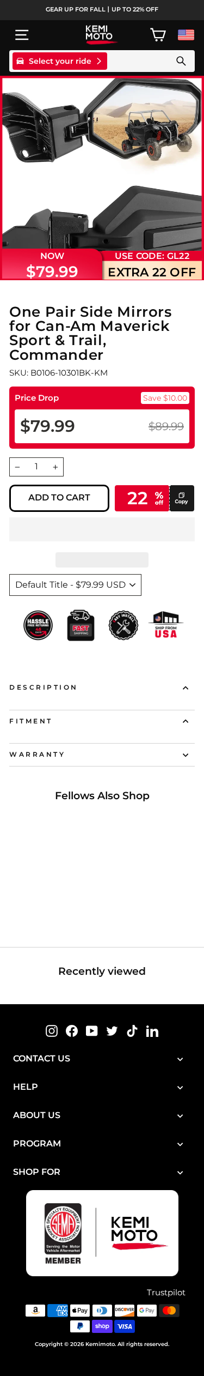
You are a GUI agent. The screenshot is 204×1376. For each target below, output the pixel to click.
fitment (31, 721)
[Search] (181, 61)
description (43, 687)
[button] (102, 529)
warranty (37, 754)
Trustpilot (166, 1292)
